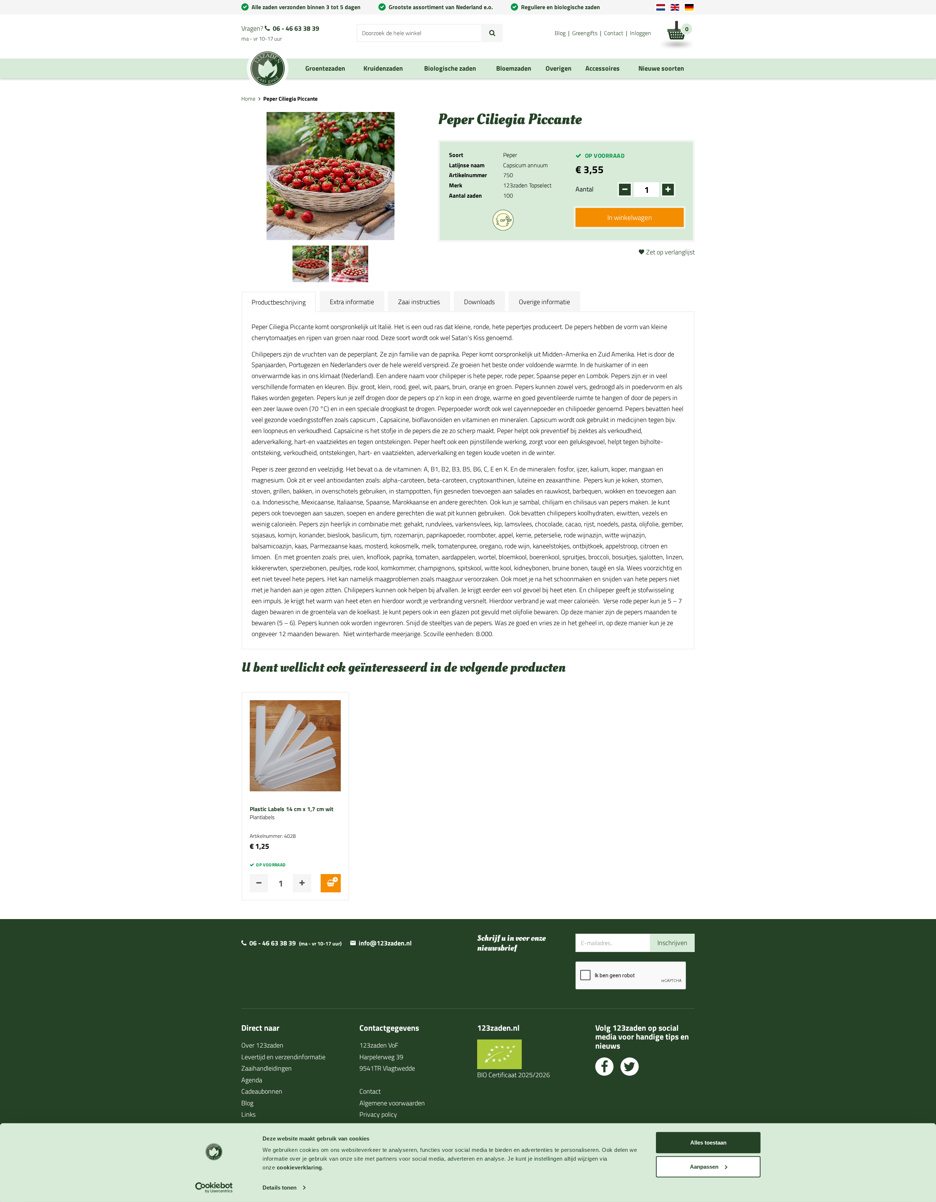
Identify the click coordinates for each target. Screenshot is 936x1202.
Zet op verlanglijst (670, 252)
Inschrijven (672, 943)
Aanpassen (704, 1166)
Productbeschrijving (279, 302)
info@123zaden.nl (385, 943)
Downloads (479, 302)
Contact (613, 33)
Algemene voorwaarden (392, 1103)
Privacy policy (378, 1114)
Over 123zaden (262, 1045)
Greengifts (584, 33)
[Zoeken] (492, 33)
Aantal (584, 189)
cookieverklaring (299, 1167)
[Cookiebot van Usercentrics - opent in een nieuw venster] (214, 1187)
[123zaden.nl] (267, 68)
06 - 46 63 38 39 (296, 28)
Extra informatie (352, 302)
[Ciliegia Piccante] (310, 262)
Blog (560, 33)
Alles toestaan (708, 1142)
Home (248, 98)
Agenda (251, 1080)
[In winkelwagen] (331, 883)
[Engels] (674, 7)
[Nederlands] (660, 7)
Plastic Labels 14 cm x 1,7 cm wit (291, 809)
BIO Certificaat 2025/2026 (513, 1075)
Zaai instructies (419, 302)
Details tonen (280, 1187)
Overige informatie (544, 302)
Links (248, 1114)
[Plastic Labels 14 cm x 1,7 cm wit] (295, 745)
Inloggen (640, 33)
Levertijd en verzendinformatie (283, 1057)
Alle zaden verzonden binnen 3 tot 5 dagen (306, 7)
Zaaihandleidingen (266, 1068)
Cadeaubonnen (261, 1091)
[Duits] (689, 7)
